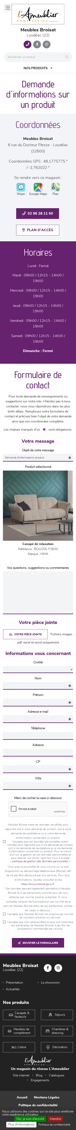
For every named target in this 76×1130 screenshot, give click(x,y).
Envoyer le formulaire (40, 943)
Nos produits (36, 68)
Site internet (21, 1075)
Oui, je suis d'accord (30, 1118)
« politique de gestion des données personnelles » (40, 861)
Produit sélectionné (38, 466)
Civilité (38, 662)
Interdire (55, 1118)
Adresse (38, 745)
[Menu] (8, 8)
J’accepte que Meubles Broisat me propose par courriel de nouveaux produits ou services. (40, 916)
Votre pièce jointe (28, 634)
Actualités (13, 989)
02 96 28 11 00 (40, 213)
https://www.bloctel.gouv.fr (37, 884)
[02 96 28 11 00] (27, 44)
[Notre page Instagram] (46, 44)
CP (38, 761)
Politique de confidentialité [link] (54, 1124)
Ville (38, 778)
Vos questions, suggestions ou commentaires (38, 567)
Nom (38, 678)
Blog (39, 1075)
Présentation (14, 982)
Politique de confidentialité (38, 1105)
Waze (21, 194)
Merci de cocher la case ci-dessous (38, 798)
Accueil (22, 1097)
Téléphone (38, 728)
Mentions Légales (46, 1097)
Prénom (38, 694)
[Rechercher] (68, 57)
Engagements (40, 1080)
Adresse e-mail (38, 711)
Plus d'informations (21, 1124)
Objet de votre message (38, 450)
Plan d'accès (40, 230)
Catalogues (56, 1075)
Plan (55, 194)
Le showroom (50, 982)
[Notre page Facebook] (37, 44)
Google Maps (38, 194)
